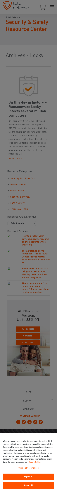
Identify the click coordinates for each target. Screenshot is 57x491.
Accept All (28, 485)
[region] (28, 462)
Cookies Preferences (28, 468)
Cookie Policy (34, 462)
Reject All (28, 477)
